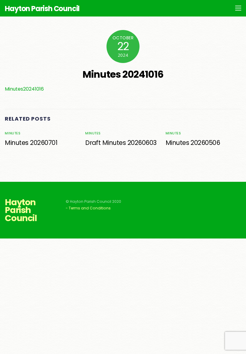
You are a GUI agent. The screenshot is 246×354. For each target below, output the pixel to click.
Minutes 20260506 (193, 142)
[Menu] (238, 7)
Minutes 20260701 (31, 142)
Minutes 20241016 (123, 74)
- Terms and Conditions (88, 208)
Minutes (12, 133)
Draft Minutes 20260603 (121, 142)
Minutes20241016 (24, 89)
